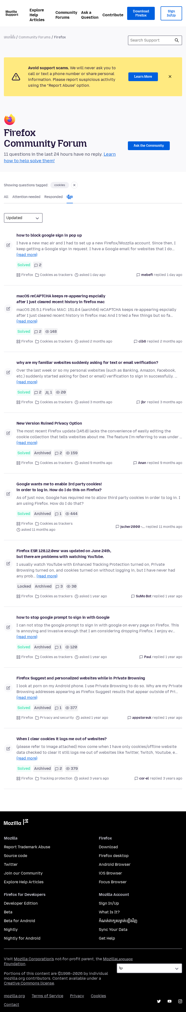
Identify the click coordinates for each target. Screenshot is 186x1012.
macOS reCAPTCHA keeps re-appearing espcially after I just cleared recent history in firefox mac (60, 299)
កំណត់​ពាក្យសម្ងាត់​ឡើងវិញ (118, 920)
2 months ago (171, 341)
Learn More (143, 77)
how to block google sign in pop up (49, 235)
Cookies (98, 996)
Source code (15, 855)
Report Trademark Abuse (27, 847)
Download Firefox (141, 13)
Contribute (112, 15)
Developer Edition (21, 903)
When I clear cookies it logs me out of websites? (61, 739)
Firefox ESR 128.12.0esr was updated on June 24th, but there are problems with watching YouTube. (63, 554)
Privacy (77, 996)
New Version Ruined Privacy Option (49, 423)
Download (108, 847)
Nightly (11, 929)
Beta (8, 912)
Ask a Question (90, 15)
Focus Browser (113, 882)
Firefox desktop (114, 855)
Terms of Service (47, 996)
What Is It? (109, 912)
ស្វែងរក (177, 40)
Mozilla (16, 823)
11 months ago (170, 527)
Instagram (180, 1001)
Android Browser (115, 864)
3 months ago (171, 402)
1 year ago (173, 596)
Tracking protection (56, 778)
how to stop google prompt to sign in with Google (62, 617)
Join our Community (23, 873)
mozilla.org (14, 996)
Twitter (11, 864)
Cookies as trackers (56, 275)
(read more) (26, 254)
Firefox (27, 275)
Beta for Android (19, 920)
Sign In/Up (171, 13)
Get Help (107, 938)
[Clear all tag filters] (74, 185)
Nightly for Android (22, 938)
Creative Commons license (29, 983)
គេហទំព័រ (9, 37)
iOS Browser (110, 873)
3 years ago (172, 778)
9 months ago (171, 463)
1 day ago (174, 275)
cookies (59, 185)
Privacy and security (57, 718)
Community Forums (66, 15)
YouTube (169, 1001)
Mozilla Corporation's (34, 959)
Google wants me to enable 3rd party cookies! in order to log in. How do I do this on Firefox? (59, 487)
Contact (11, 1004)
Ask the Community (149, 146)
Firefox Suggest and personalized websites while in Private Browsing (80, 678)
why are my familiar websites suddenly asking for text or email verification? (87, 362)
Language (125, 959)
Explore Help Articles (37, 15)
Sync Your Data (113, 929)
